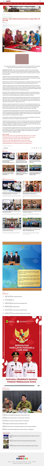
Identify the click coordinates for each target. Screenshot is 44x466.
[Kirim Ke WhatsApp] (41, 148)
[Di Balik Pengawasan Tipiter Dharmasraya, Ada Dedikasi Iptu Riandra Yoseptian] (6, 446)
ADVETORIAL (4, 17)
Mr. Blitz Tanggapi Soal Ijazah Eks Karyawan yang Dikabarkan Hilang (14, 423)
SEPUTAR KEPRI (9, 17)
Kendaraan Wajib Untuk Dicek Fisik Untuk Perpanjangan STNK (16, 303)
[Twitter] (19, 459)
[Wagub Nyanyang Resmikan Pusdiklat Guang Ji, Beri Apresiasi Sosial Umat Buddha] (22, 168)
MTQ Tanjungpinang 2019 (9, 299)
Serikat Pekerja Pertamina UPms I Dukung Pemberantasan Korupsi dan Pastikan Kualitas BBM (19, 426)
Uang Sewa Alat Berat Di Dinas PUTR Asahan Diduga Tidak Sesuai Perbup (22, 440)
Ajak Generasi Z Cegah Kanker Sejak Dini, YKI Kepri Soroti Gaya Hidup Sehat (16, 138)
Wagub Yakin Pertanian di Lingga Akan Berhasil (13, 296)
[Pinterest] (21, 459)
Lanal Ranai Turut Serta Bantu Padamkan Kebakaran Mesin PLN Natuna (18, 313)
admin (6, 22)
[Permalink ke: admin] (3, 22)
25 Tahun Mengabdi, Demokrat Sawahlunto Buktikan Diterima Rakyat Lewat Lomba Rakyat (24, 436)
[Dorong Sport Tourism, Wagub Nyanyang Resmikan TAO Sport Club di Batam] (8, 168)
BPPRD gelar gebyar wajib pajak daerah (12, 306)
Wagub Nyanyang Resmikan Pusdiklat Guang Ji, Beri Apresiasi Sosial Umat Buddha (17, 141)
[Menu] (4, 1)
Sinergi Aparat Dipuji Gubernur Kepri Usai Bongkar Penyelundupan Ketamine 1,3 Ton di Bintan (19, 135)
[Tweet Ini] (34, 148)
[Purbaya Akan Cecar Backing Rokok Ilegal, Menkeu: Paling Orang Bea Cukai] (22, 402)
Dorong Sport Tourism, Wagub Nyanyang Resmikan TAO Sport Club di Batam (16, 140)
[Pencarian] (40, 1)
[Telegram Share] (38, 148)
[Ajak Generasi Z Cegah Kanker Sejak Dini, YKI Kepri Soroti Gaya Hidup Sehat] (35, 156)
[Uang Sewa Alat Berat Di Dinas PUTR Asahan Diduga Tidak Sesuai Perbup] (6, 442)
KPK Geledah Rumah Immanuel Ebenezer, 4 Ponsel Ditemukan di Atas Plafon (16, 417)
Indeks (9, 461)
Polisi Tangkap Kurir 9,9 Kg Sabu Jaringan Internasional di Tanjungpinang (15, 420)
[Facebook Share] (32, 148)
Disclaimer (34, 461)
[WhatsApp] (25, 459)
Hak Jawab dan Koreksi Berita (21, 461)
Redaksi (29, 461)
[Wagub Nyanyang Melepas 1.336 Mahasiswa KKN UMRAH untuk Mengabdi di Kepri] (35, 168)
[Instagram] (23, 459)
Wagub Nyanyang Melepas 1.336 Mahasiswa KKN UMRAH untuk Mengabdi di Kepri (17, 143)
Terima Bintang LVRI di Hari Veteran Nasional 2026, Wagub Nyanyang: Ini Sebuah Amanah (18, 137)
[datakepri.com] (8, 1)
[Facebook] (17, 459)
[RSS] (27, 459)
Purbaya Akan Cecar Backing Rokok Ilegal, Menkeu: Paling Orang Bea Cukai (16, 415)
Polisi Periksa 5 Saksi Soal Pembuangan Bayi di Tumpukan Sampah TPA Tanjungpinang (18, 429)
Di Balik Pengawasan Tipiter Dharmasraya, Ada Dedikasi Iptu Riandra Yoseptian (23, 445)
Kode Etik (13, 461)
